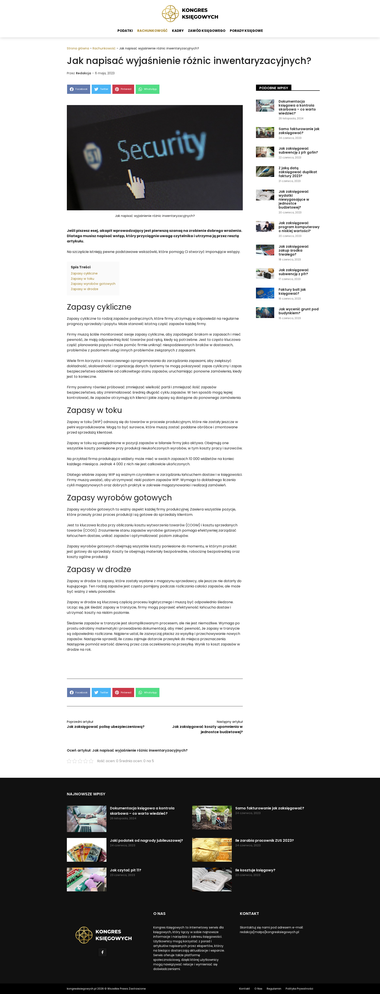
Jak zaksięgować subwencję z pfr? (294, 272)
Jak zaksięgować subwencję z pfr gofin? (298, 150)
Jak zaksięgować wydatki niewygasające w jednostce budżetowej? (294, 199)
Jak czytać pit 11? (125, 870)
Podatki (125, 30)
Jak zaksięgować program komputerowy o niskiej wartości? (299, 227)
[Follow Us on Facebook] (102, 952)
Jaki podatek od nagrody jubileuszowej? (146, 840)
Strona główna (78, 48)
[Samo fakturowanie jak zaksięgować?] (212, 818)
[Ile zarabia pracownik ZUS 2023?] (212, 850)
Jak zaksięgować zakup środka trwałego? (294, 250)
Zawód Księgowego (206, 30)
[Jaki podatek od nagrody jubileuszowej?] (86, 850)
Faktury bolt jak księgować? (292, 291)
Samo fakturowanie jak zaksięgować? (299, 131)
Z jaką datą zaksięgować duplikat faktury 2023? (298, 172)
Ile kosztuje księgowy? (255, 870)
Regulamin (274, 988)
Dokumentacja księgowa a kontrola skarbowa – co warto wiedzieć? (297, 107)
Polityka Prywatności (299, 988)
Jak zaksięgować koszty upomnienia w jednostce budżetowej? (207, 729)
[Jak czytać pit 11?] (86, 880)
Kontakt (244, 988)
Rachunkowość (152, 30)
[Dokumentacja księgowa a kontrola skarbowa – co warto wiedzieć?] (86, 820)
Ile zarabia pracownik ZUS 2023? (264, 840)
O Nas (258, 988)
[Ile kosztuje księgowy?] (212, 880)
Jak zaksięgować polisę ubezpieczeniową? (105, 726)
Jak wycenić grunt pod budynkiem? (299, 311)
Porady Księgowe (246, 30)
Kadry (178, 30)
